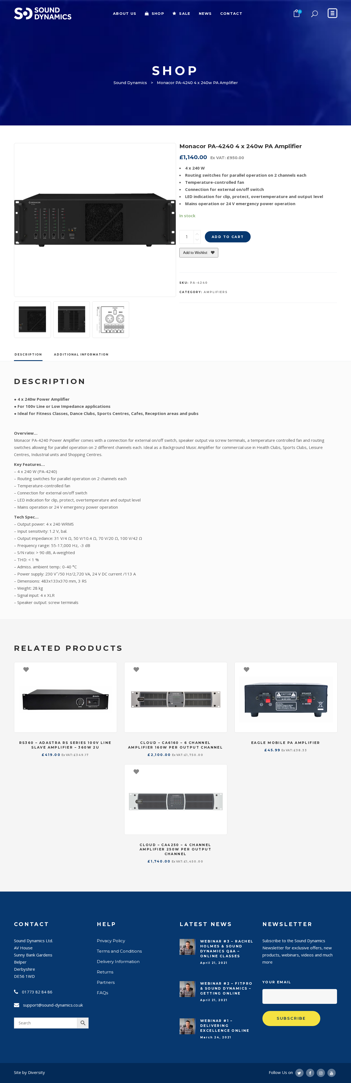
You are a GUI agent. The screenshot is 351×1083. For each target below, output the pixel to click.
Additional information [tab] (81, 354)
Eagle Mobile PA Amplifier (285, 743)
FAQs (102, 992)
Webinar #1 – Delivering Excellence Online (225, 1026)
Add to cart (228, 237)
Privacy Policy (111, 940)
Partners (106, 982)
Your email (276, 982)
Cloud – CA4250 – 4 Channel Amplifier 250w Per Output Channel (175, 849)
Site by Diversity (29, 1072)
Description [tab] (28, 354)
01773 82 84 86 (37, 992)
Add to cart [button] (110, 669)
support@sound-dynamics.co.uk (53, 1005)
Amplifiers (216, 292)
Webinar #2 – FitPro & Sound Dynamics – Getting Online (226, 988)
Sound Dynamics (130, 82)
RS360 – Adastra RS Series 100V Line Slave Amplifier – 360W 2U (65, 745)
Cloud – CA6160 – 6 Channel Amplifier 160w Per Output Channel (175, 745)
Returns (105, 972)
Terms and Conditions (119, 951)
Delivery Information (118, 961)
